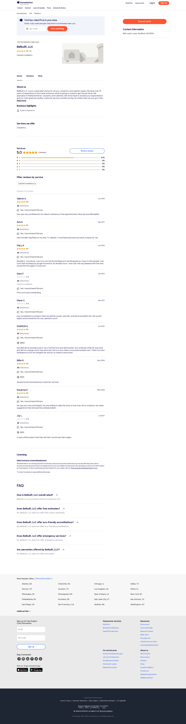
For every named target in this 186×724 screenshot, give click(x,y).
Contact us (144, 671)
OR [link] (30, 13)
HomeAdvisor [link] (22, 13)
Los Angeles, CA (101, 589)
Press (142, 664)
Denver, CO (27, 589)
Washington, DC (137, 604)
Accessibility (104, 707)
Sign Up (164, 3)
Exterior (28, 8)
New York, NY (136, 594)
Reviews (30, 76)
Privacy (80, 706)
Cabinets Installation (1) (27, 184)
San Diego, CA (28, 604)
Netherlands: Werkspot (107, 701)
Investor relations (146, 667)
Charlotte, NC (64, 584)
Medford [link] (37, 13)
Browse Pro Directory (111, 628)
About (19, 76)
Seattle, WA (99, 604)
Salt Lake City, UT (101, 599)
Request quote (144, 21)
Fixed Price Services (110, 631)
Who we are (144, 657)
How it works (145, 654)
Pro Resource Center (111, 661)
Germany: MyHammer (80, 701)
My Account (144, 624)
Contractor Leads (109, 664)
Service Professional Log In (113, 654)
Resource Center (146, 631)
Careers (143, 661)
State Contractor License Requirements (32, 460)
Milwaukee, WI (28, 594)
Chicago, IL (99, 584)
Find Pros (106, 624)
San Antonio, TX (137, 599)
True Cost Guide (146, 628)
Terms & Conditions (106, 711)
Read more (21, 100)
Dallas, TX (134, 584)
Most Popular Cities (25, 579)
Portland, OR (63, 599)
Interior (20, 8)
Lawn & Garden (39, 8)
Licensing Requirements (149, 645)
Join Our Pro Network (111, 657)
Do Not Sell (95, 706)
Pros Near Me (145, 638)
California (87, 706)
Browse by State (43, 578)
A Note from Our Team (148, 642)
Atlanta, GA (27, 584)
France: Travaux (65, 701)
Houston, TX (63, 589)
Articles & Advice (59, 8)
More (49, 8)
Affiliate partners (146, 678)
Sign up (31, 647)
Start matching (57, 29)
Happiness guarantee (148, 674)
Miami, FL (134, 589)
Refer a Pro (144, 635)
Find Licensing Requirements (82, 468)
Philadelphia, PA (29, 599)
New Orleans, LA (101, 594)
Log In (152, 3)
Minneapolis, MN (65, 594)
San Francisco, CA (66, 604)
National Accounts (110, 667)
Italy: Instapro (93, 701)
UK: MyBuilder (121, 701)
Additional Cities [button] (23, 611)
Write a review (87, 151)
